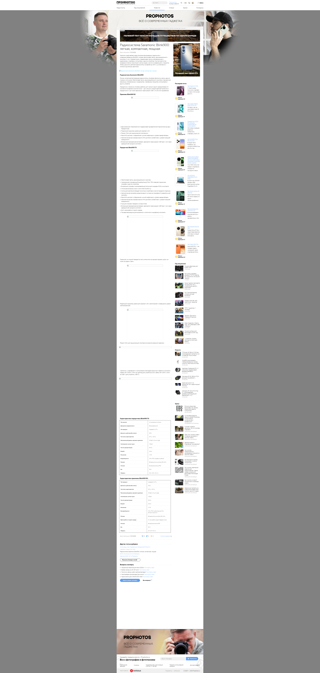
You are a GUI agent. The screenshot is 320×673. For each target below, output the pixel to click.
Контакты (136, 665)
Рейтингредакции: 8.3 (181, 133)
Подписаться (193, 658)
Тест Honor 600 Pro (193, 244)
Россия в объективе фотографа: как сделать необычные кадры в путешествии (191, 408)
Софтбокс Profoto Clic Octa (127, 549)
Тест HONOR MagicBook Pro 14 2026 (192, 177)
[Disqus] (146, 606)
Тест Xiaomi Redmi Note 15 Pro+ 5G (193, 104)
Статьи (171, 8)
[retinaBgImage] (179, 268)
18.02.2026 (187, 319)
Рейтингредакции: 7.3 (181, 203)
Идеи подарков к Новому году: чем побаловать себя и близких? (192, 324)
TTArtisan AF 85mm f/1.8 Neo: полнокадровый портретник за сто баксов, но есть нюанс (190, 354)
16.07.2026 (187, 343)
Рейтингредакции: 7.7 (181, 116)
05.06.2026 (187, 289)
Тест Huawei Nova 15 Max (193, 227)
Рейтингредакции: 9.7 (181, 169)
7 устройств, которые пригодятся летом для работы (191, 340)
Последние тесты (180, 84)
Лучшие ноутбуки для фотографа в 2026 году (191, 331)
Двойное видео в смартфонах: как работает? (192, 443)
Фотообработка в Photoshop (192, 423)
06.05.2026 (187, 334)
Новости (157, 8)
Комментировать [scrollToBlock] (165, 536)
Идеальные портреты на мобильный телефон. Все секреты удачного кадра (191, 489)
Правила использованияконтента (176, 665)
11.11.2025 (187, 280)
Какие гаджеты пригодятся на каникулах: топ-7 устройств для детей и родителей (192, 285)
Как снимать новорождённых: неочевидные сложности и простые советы (192, 452)
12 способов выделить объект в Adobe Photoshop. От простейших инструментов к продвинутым (192, 418)
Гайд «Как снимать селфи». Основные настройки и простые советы (192, 436)
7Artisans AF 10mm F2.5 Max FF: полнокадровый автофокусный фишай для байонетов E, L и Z (190, 393)
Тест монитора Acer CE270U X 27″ (193, 209)
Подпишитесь (173, 2)
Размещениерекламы (123, 665)
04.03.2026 (187, 304)
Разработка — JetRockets (173, 671)
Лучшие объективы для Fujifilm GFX (191, 267)
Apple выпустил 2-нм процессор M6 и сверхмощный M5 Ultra (191, 384)
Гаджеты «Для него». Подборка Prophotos (190, 316)
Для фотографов (195, 665)
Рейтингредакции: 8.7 (181, 221)
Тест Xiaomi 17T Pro (193, 86)
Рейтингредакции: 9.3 (181, 98)
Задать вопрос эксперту (130, 580)
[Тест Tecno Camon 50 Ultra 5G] (180, 196)
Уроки (185, 8)
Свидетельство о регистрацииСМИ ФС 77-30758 (154, 665)
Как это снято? (188, 412)
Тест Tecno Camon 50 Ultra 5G (193, 191)
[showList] (130, 559)
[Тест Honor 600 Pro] (180, 249)
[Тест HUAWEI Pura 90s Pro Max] (180, 144)
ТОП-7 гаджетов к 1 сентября (190, 308)
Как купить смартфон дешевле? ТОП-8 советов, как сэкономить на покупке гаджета (192, 276)
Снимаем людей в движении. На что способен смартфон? (192, 428)
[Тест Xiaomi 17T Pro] (180, 90)
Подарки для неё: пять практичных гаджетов (191, 301)
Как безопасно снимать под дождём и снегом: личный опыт (191, 461)
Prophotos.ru (196, 671)
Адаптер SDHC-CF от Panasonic (129, 556)
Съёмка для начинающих (191, 431)
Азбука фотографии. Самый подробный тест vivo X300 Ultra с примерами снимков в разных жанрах (194, 160)
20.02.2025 (187, 269)
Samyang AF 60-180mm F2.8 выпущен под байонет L (190, 377)
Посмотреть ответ (149, 567)
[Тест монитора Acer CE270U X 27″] (180, 213)
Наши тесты (121, 8)
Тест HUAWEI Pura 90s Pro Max (193, 139)
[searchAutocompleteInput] (160, 3)
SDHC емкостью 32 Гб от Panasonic (130, 554)
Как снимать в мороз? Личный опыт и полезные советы (192, 481)
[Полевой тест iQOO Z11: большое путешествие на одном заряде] (180, 126)
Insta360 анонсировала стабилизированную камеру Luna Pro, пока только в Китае (190, 362)
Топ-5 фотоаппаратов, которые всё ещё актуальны (191, 294)
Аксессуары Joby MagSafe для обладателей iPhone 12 (135, 547)
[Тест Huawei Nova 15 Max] (180, 231)
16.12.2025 (187, 327)
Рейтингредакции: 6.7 (181, 239)
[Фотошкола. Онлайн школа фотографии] (135, 670)
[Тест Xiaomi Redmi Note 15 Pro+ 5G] (180, 108)
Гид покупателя (139, 8)
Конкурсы (199, 8)
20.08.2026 (187, 311)
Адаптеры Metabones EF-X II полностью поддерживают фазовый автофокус (190, 370)
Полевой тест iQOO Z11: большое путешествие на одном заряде (193, 124)
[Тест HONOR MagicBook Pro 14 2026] (180, 180)
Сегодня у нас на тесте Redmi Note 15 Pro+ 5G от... (193, 109)
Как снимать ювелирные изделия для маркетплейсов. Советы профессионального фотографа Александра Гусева (191, 471)
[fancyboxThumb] (138, 71)
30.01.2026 (187, 297)
